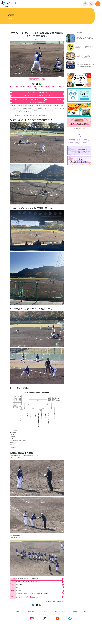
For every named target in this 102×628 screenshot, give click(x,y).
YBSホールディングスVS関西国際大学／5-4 (37, 95)
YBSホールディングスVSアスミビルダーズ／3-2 (27, 99)
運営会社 (75, 611)
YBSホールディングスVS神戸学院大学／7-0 (37, 92)
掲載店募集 (31, 611)
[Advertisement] (79, 175)
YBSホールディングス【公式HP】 (25, 596)
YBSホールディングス (34, 79)
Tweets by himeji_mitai (79, 128)
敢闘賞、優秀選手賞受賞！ (37, 102)
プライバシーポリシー (61, 611)
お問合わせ (19, 611)
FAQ (84, 611)
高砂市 (43, 79)
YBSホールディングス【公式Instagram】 (27, 597)
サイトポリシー (44, 611)
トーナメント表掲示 (55, 99)
